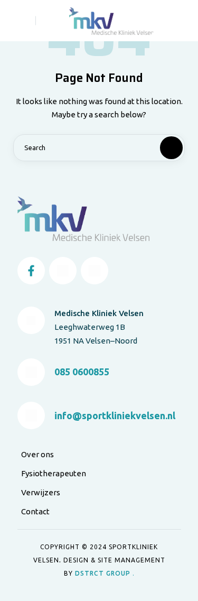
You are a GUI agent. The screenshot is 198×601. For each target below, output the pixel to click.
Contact (35, 511)
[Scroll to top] (182, 573)
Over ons (37, 454)
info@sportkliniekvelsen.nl (114, 415)
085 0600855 (81, 371)
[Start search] (162, 147)
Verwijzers (40, 492)
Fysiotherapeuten (53, 473)
